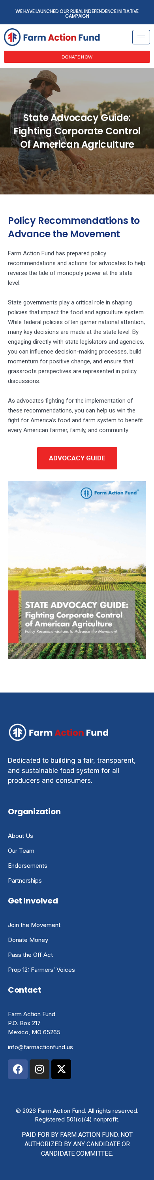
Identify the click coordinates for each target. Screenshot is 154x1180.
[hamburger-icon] (141, 37)
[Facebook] (18, 1069)
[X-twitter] (61, 1069)
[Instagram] (39, 1069)
